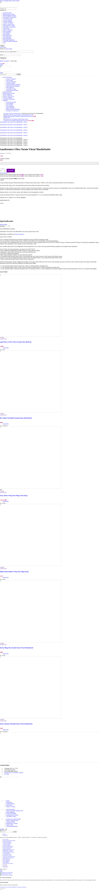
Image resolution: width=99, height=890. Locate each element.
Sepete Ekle (10, 170)
